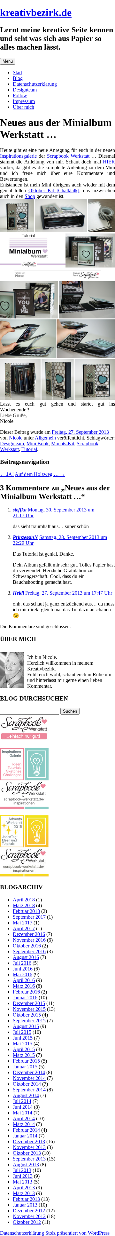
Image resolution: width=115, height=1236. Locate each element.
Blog (18, 78)
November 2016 (29, 940)
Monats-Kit (62, 443)
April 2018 (24, 899)
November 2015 (29, 1009)
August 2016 (26, 957)
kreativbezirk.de (36, 12)
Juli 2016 (22, 963)
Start (17, 72)
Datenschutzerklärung (35, 84)
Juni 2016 (23, 968)
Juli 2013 (22, 1170)
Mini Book (38, 443)
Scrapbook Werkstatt (68, 156)
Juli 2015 (22, 1032)
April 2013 (24, 1187)
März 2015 (24, 1055)
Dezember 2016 (29, 934)
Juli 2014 (22, 1101)
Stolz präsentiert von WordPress (77, 1233)
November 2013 (29, 1147)
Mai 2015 (22, 1043)
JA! (7, 474)
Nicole (15, 437)
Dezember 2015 (29, 1003)
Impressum (24, 101)
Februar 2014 (26, 1130)
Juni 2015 (23, 1038)
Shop (30, 196)
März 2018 (24, 905)
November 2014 (29, 1078)
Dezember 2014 (29, 1072)
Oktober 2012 (27, 1222)
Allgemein (45, 437)
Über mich (23, 107)
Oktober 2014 (27, 1084)
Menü (8, 61)
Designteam (25, 89)
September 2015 (29, 1020)
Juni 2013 (23, 1176)
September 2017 (29, 917)
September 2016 (29, 951)
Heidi (18, 593)
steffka (20, 509)
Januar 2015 (25, 1066)
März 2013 (24, 1193)
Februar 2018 (26, 911)
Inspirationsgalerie (18, 156)
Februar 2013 (26, 1199)
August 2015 (26, 1026)
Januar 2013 (25, 1205)
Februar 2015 (26, 1061)
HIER (109, 161)
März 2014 (24, 1124)
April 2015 (24, 1049)
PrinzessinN (25, 537)
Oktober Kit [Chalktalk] (53, 190)
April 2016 (24, 980)
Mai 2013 (22, 1181)
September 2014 (29, 1089)
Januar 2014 (25, 1135)
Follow (20, 95)
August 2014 (26, 1095)
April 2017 (24, 928)
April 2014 (24, 1118)
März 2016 (24, 986)
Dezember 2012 (29, 1210)
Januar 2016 (25, 997)
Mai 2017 (22, 922)
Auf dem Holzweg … (40, 474)
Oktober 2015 (27, 1015)
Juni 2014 (23, 1107)
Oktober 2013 (27, 1153)
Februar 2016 (26, 991)
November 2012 (29, 1216)
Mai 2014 (22, 1112)
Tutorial (29, 449)
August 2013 (26, 1164)
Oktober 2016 (27, 945)
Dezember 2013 (29, 1141)
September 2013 (29, 1158)
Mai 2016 (22, 974)
